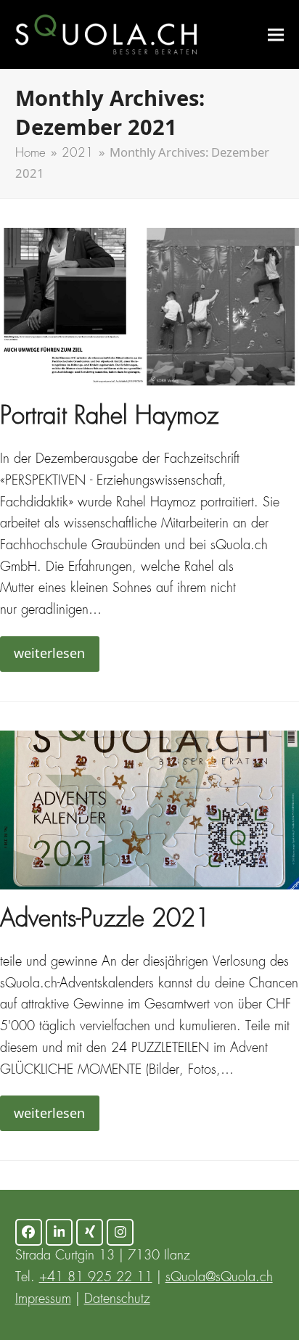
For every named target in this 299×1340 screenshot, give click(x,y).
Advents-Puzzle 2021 (105, 920)
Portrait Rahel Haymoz (109, 417)
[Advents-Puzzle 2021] (149, 809)
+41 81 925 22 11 (95, 1277)
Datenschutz (117, 1299)
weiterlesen (49, 653)
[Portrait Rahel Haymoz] (149, 306)
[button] (276, 34)
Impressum (43, 1299)
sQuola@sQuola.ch (219, 1277)
